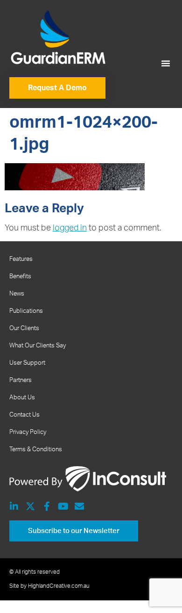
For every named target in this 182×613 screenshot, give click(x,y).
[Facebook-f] (46, 506)
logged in (70, 228)
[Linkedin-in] (14, 506)
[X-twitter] (30, 506)
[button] (166, 63)
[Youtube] (63, 506)
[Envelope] (79, 506)
